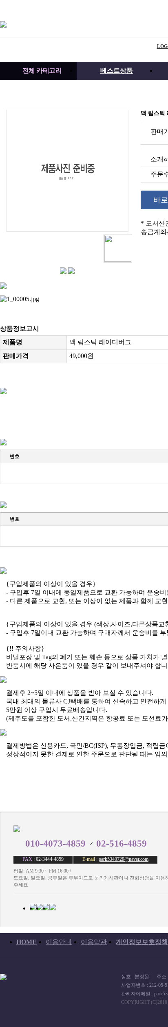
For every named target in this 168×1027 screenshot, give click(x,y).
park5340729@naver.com (123, 859)
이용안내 (59, 941)
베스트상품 (116, 70)
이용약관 (94, 941)
